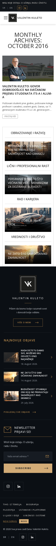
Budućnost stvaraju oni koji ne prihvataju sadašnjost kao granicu (27, 150)
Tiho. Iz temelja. (12, 504)
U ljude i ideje (11, 515)
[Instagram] (19, 8)
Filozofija (9, 509)
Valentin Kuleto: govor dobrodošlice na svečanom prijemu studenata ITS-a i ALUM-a (27, 91)
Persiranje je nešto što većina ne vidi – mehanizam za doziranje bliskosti (28, 183)
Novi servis (15, 521)
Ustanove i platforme (32, 509)
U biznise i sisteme (34, 515)
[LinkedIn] (25, 8)
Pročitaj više (10, 116)
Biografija (32, 504)
